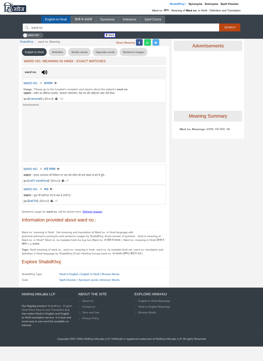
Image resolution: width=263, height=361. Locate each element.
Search (229, 27)
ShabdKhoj (177, 3)
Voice (111, 35)
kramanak (35, 98)
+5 (66, 180)
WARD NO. (30, 83)
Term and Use (90, 312)
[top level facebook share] (139, 42)
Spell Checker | (69, 279)
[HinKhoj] (14, 7)
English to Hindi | (91, 274)
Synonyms (195, 3)
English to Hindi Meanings (154, 300)
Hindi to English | (69, 274)
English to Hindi (56, 19)
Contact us (88, 306)
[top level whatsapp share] (147, 42)
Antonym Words (110, 279)
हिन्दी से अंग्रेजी (83, 19)
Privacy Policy (90, 318)
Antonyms (211, 3)
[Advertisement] (94, 135)
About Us (87, 300)
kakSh (33, 201)
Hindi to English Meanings (154, 306)
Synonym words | (89, 279)
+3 (55, 200)
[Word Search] (27, 27)
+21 (60, 98)
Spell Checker (229, 3)
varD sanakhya (38, 180)
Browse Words (110, 274)
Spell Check (152, 19)
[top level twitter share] (155, 42)
